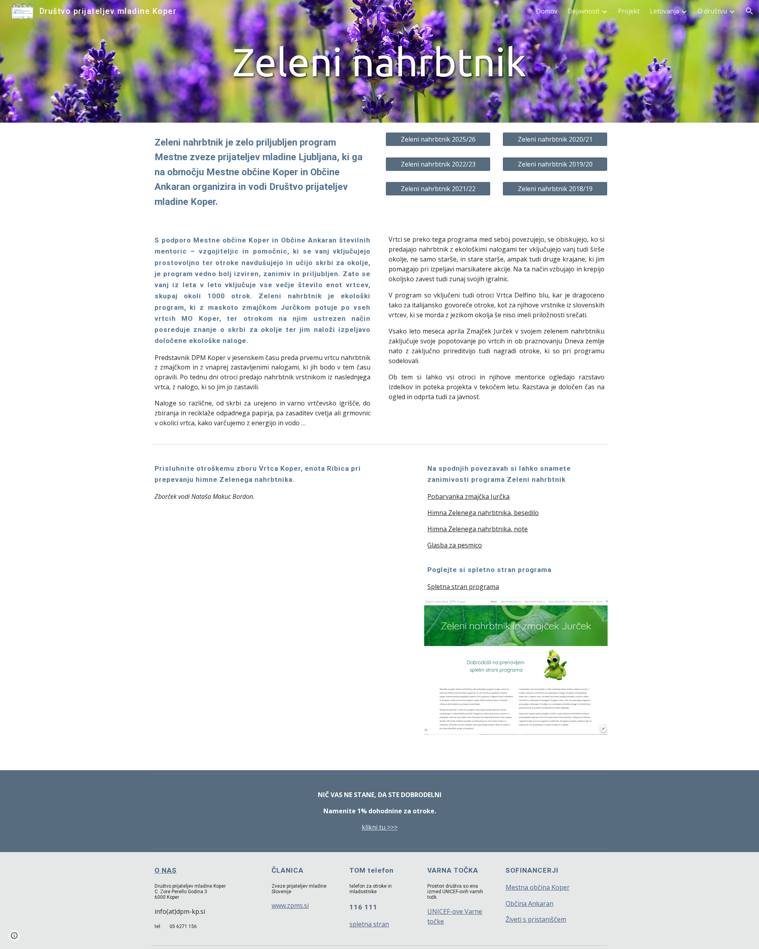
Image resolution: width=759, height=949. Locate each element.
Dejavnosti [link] (583, 11)
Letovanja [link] (664, 11)
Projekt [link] (629, 11)
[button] (749, 11)
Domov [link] (546, 11)
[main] (262, 172)
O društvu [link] (712, 11)
